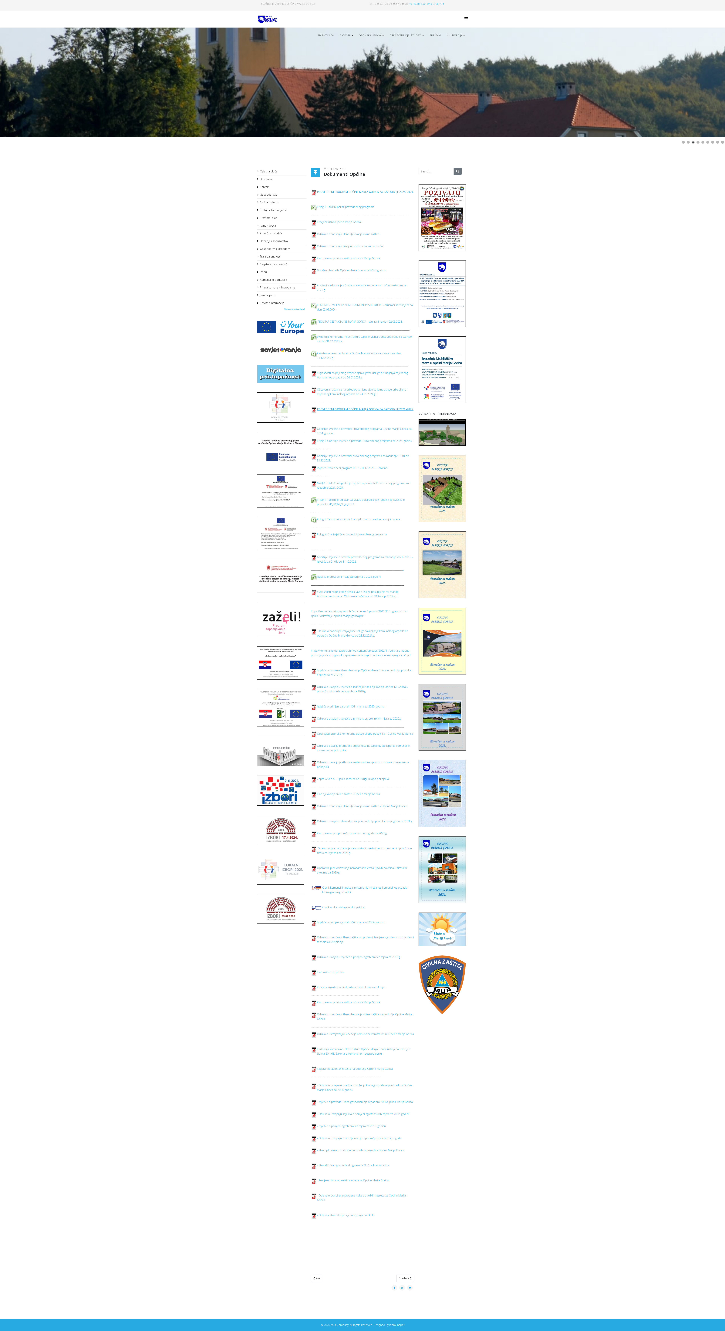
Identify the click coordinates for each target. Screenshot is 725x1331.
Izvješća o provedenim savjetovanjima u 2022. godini (349, 576)
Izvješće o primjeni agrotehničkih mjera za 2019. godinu (350, 922)
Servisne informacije (272, 303)
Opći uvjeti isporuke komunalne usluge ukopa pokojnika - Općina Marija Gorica (365, 733)
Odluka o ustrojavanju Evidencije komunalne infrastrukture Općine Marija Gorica (365, 1034)
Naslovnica (326, 35)
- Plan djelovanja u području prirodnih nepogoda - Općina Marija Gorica (360, 1150)
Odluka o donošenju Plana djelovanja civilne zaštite (348, 234)
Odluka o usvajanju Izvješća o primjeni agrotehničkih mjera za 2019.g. (359, 957)
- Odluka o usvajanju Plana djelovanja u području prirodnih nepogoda (359, 1138)
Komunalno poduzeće (273, 279)
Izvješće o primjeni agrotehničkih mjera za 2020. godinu (350, 706)
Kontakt (264, 187)
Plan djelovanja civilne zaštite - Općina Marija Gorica (348, 258)
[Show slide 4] (698, 142)
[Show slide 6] (707, 142)
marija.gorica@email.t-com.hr (426, 3)
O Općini (345, 35)
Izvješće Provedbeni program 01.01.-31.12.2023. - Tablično (352, 468)
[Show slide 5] (702, 142)
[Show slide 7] (712, 142)
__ (404, 699)
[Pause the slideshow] (713, 82)
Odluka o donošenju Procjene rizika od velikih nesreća (350, 246)
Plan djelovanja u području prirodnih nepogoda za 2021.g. (352, 833)
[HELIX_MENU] (466, 19)
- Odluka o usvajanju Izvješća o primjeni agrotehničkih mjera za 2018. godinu (363, 1114)
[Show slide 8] (717, 142)
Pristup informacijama (273, 210)
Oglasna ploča (268, 171)
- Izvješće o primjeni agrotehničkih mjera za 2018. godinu (351, 1126)
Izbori (263, 272)
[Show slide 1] (683, 142)
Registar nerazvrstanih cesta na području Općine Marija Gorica (355, 1068)
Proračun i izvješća (271, 233)
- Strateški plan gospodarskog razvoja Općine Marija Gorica (353, 1165)
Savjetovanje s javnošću (274, 264)
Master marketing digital (294, 309)
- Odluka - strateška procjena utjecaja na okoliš (346, 1215)
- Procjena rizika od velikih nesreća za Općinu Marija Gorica (353, 1180)
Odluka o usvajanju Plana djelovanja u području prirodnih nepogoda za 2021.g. (365, 821)
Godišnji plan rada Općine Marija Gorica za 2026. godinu (351, 270)
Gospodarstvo (269, 194)
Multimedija (455, 35)
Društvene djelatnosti (406, 35)
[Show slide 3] (693, 142)
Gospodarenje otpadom (275, 249)
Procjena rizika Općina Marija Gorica (339, 222)
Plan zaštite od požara (330, 972)
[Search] (458, 171)
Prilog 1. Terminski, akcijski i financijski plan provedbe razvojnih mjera (358, 519)
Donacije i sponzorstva (274, 241)
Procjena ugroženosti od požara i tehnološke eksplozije (350, 987)
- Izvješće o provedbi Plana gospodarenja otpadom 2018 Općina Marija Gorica (365, 1102)
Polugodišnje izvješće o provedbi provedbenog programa (352, 534)
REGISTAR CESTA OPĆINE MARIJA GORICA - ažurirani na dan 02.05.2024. (360, 321)
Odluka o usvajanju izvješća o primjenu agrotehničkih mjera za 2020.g (359, 718)
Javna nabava (268, 225)
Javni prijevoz (267, 295)
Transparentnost (270, 256)
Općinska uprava (370, 35)
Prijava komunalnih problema (277, 287)
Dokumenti (266, 179)
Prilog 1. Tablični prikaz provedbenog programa (345, 207)
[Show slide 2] (688, 142)
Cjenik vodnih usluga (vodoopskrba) (343, 907)
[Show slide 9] (722, 142)
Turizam (435, 35)
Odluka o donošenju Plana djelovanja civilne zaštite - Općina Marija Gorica (362, 806)
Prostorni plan (268, 218)
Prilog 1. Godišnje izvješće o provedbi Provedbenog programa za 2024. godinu (364, 441)
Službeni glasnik (269, 202)
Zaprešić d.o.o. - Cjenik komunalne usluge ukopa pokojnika (353, 779)
